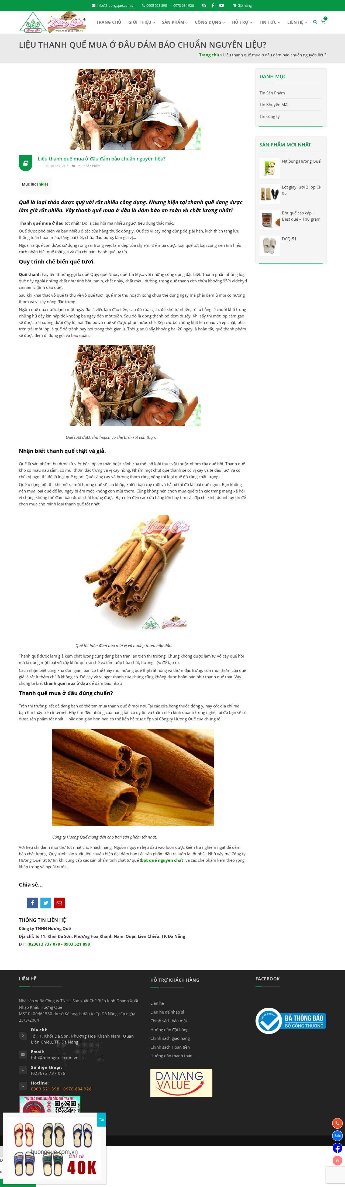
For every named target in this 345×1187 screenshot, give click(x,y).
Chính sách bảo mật (168, 1020)
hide (43, 184)
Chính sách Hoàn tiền (170, 1047)
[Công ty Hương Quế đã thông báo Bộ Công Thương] (291, 1020)
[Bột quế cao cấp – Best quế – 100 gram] (270, 219)
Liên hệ (157, 1003)
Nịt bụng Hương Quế (301, 161)
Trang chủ (209, 54)
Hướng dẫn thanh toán (171, 1055)
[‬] (337, 1148)
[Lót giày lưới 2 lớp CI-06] (270, 193)
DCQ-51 (289, 238)
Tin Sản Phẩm (90, 166)
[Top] (337, 1160)
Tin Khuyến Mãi (274, 104)
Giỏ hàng (244, 5)
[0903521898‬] (337, 1123)
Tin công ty (270, 116)
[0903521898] (337, 1136)
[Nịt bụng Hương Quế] (270, 167)
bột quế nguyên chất (162, 860)
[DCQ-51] (270, 245)
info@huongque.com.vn (116, 5)
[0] (323, 22)
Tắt (101, 1119)
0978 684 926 (183, 5)
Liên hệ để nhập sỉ (167, 1012)
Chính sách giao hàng (170, 1038)
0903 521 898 (156, 5)
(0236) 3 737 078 (43, 944)
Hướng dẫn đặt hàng (169, 1029)
